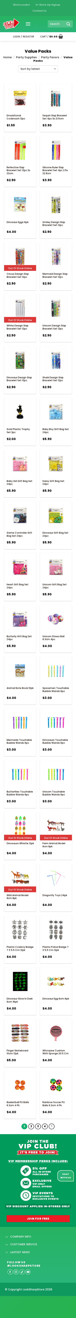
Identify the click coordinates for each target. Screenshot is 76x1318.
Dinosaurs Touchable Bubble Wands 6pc (55, 741)
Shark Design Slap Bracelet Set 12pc (53, 379)
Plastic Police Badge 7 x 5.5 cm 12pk (55, 948)
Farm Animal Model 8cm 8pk (53, 845)
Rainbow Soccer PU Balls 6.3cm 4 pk (53, 1104)
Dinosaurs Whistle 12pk (20, 843)
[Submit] (68, 24)
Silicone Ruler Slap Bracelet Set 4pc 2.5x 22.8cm (55, 170)
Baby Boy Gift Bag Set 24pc (55, 431)
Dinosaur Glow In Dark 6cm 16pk (20, 1000)
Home (7, 57)
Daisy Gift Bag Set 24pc (53, 482)
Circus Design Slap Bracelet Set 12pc (18, 275)
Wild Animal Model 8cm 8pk (17, 897)
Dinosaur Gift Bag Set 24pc (55, 534)
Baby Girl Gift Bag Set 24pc (19, 482)
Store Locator (21, 5)
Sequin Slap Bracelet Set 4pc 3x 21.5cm (54, 117)
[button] (26, 24)
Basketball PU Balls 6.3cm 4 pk (18, 1104)
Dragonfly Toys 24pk (54, 895)
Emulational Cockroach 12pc (16, 117)
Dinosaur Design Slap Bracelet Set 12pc (19, 379)
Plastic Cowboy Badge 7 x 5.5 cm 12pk (20, 948)
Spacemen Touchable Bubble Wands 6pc (55, 689)
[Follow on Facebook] (10, 1272)
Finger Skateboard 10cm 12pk (17, 1052)
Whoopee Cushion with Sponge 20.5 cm (55, 1052)
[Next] (52, 1126)
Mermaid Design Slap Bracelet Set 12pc (55, 275)
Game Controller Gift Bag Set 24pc (19, 534)
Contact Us (39, 11)
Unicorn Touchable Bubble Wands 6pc (53, 793)
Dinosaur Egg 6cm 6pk (55, 998)
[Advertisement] (31, 1301)
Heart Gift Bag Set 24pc (17, 586)
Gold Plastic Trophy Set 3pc (18, 431)
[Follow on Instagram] (16, 1272)
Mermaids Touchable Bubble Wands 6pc (19, 741)
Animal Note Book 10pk (20, 688)
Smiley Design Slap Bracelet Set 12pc (53, 224)
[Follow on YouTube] (28, 1272)
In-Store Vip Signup (48, 5)
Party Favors (50, 57)
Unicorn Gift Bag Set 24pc (54, 586)
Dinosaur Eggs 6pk (17, 222)
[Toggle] (7, 1237)
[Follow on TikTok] (22, 1272)
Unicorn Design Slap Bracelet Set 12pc (54, 327)
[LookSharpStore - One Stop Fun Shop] (11, 24)
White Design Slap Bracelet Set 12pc (17, 327)
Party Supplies (26, 57)
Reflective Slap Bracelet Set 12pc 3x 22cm (18, 170)
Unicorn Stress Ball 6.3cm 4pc (53, 638)
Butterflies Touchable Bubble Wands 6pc (20, 793)
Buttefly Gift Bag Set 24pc (19, 638)
